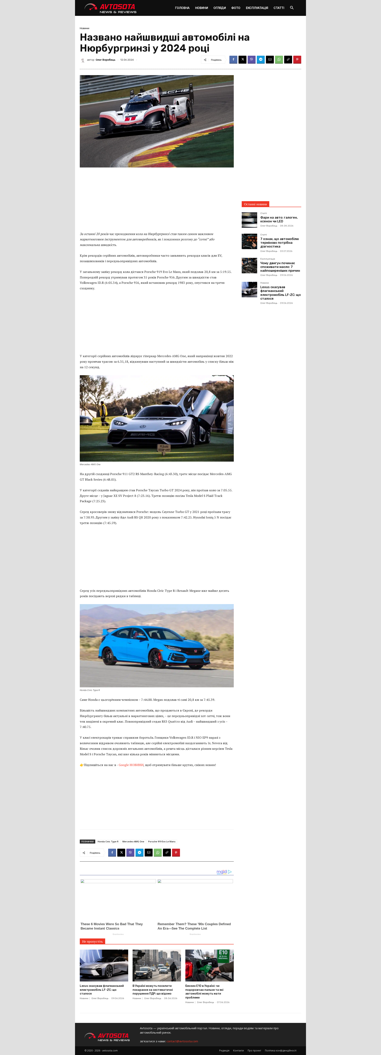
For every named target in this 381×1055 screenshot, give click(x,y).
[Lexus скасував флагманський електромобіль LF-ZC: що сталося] (104, 965)
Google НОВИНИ (131, 765)
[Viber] (252, 60)
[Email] (270, 60)
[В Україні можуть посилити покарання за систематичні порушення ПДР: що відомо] (157, 965)
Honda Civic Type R (108, 841)
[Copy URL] (288, 60)
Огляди (220, 8)
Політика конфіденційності (280, 1050)
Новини (201, 8)
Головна (182, 8)
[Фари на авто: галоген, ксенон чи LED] (249, 220)
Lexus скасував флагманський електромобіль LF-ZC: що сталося (102, 989)
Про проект (254, 1050)
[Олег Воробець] (83, 60)
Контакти (238, 1050)
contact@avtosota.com (182, 1041)
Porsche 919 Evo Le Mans (161, 841)
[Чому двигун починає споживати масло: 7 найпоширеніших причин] (249, 265)
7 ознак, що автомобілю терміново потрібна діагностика (279, 242)
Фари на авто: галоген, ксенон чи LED (279, 219)
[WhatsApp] (279, 60)
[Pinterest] (297, 60)
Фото (235, 8)
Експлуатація (257, 8)
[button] (291, 8)
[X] (242, 60)
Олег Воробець (105, 59)
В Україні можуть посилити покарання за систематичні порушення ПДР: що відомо (153, 989)
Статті (279, 8)
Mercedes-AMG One (133, 841)
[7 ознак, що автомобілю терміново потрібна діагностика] (249, 241)
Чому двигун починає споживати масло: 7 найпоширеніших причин (280, 267)
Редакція (224, 1050)
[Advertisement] (157, 202)
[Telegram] (261, 60)
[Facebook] (233, 60)
